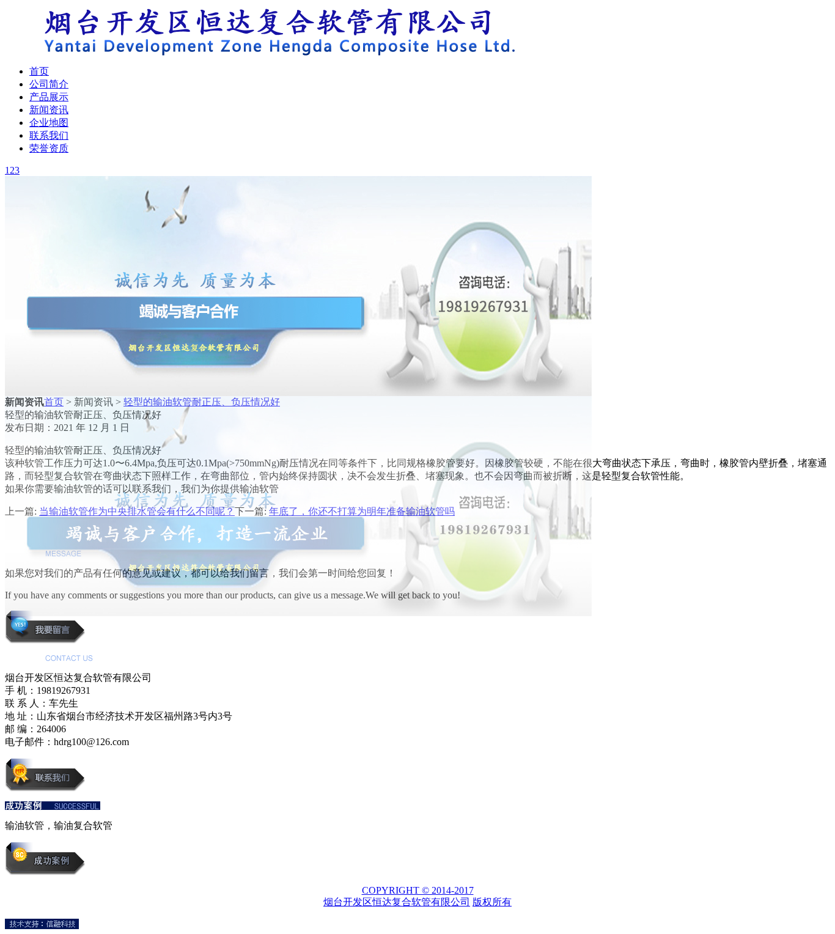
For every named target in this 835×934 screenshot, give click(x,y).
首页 (39, 71)
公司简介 (48, 84)
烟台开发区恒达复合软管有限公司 (396, 902)
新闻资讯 (48, 110)
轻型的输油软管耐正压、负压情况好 (201, 402)
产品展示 (48, 97)
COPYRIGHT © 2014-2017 (418, 890)
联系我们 (48, 135)
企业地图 (48, 122)
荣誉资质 (48, 148)
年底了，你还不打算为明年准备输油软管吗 (362, 511)
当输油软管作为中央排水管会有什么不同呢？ (137, 511)
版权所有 (492, 902)
